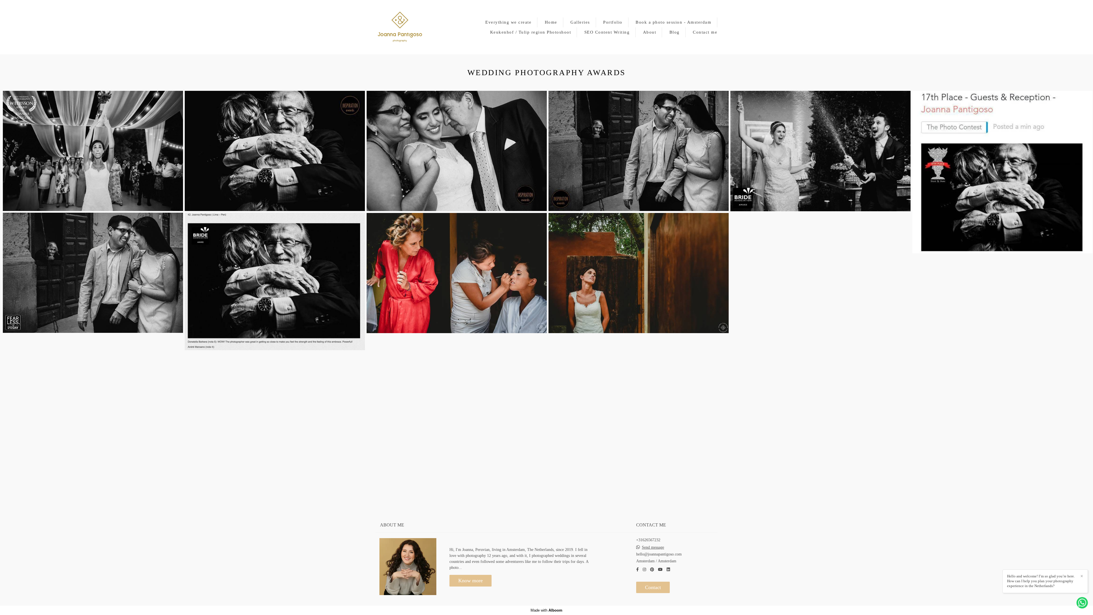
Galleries (580, 22)
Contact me (705, 32)
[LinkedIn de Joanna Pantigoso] (668, 569)
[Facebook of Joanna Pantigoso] (637, 569)
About (649, 32)
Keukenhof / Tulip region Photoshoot (530, 32)
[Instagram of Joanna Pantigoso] (644, 569)
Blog (674, 32)
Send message (653, 548)
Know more (470, 580)
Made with (546, 610)
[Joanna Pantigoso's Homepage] (400, 27)
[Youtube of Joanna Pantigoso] (660, 569)
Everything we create (508, 22)
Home (551, 22)
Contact (653, 587)
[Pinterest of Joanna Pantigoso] (652, 569)
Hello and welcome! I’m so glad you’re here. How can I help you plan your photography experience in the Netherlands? (1041, 581)
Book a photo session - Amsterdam (673, 22)
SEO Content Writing (607, 32)
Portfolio (612, 22)
